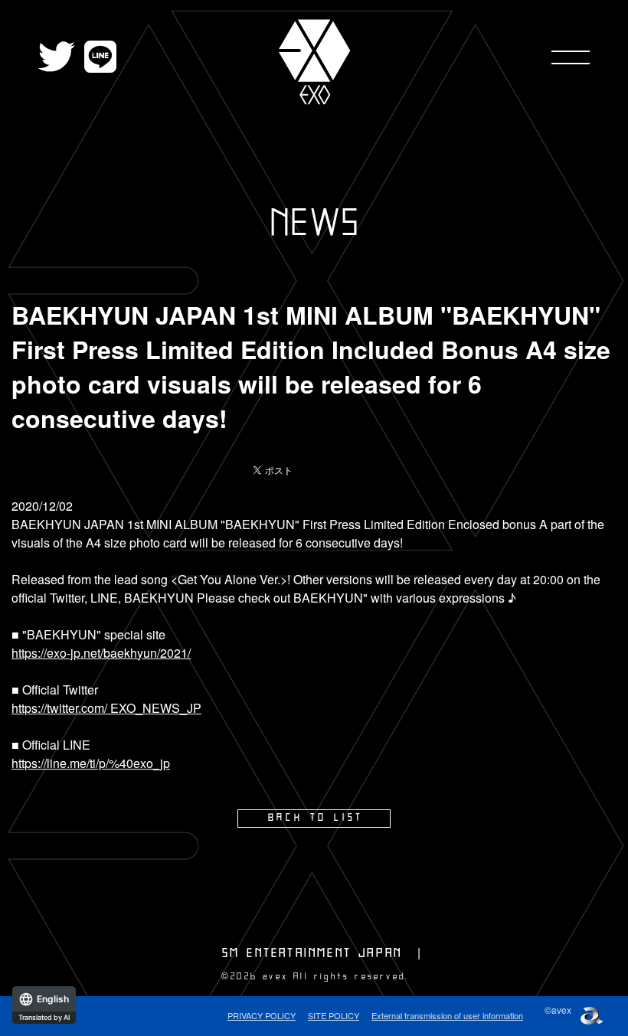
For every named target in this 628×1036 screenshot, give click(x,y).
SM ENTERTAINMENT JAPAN (312, 953)
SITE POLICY (333, 1015)
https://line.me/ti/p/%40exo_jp (90, 763)
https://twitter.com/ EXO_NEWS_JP (106, 708)
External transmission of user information (447, 1015)
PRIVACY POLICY (261, 1015)
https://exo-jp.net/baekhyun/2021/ (101, 653)
